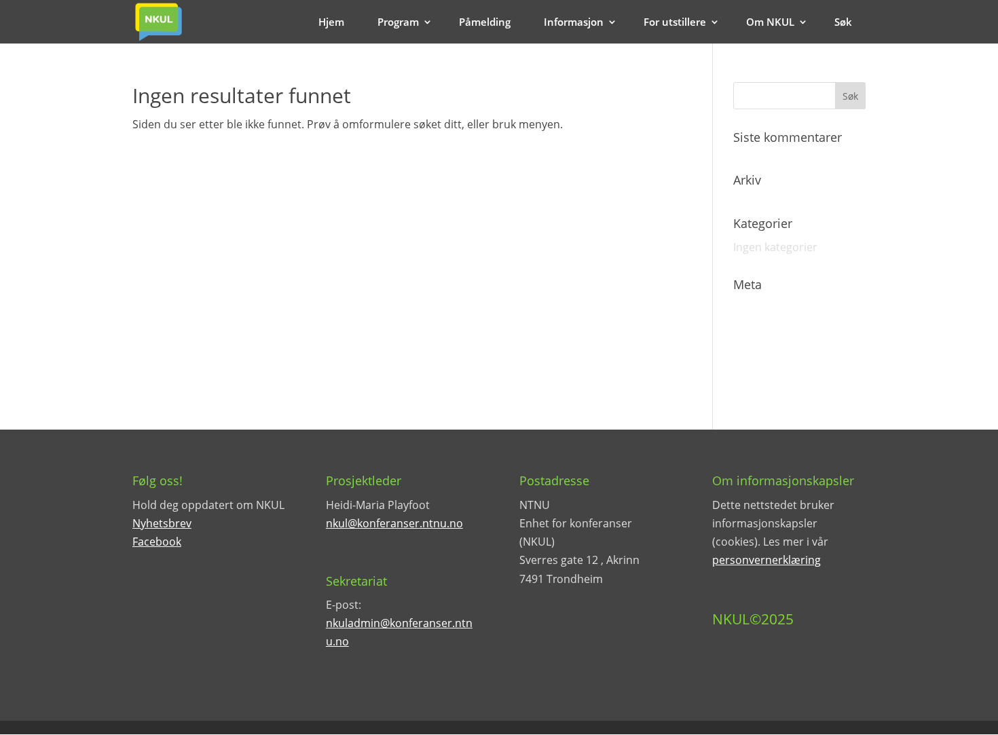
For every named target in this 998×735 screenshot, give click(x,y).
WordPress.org (772, 380)
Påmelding (485, 22)
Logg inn (755, 308)
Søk (843, 22)
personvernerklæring (766, 559)
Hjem (331, 22)
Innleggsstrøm (770, 332)
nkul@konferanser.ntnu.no (394, 523)
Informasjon (574, 22)
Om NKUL (770, 22)
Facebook (156, 541)
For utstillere (675, 22)
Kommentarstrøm (779, 356)
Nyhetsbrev (161, 523)
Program (398, 22)
